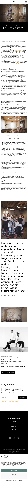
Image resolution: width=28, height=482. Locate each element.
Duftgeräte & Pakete (14, 418)
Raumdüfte (14, 421)
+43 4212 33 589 (15, 451)
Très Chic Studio (17, 50)
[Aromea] (14, 2)
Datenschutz (15, 480)
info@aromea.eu (14, 452)
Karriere (14, 429)
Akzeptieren (14, 470)
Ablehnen (14, 474)
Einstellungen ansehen (14, 477)
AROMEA (17, 63)
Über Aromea (14, 416)
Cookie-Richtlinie (9, 480)
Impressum (20, 480)
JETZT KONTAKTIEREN (8, 372)
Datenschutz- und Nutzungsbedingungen (9, 401)
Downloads (14, 424)
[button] (26, 456)
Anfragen (14, 426)
